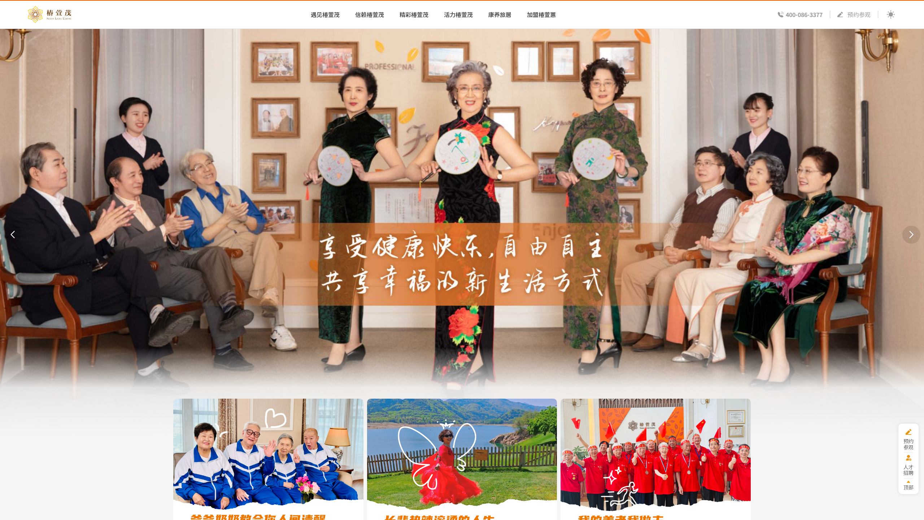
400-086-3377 (804, 14)
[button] (13, 235)
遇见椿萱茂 (325, 14)
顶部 (908, 487)
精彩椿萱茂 (414, 14)
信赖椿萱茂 (369, 14)
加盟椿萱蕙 (541, 14)
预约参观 (859, 14)
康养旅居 (499, 14)
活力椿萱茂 (458, 14)
